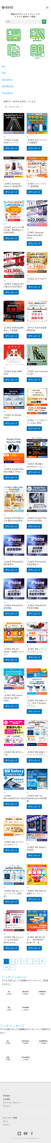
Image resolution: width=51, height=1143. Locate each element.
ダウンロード (11, 148)
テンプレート (37, 41)
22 (42, 961)
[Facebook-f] (32, 1133)
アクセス (6, 1106)
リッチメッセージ (13, 41)
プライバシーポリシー (12, 1103)
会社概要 (6, 1099)
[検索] (44, 22)
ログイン (6, 1125)
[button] (47, 7)
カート (5, 1121)
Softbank (8, 86)
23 (6, 967)
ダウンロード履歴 (10, 1118)
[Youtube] (25, 1133)
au (3, 66)
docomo (7, 79)
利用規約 (6, 1096)
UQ (4, 73)
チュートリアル (37, 57)
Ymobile (7, 93)
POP (13, 56)
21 (36, 961)
